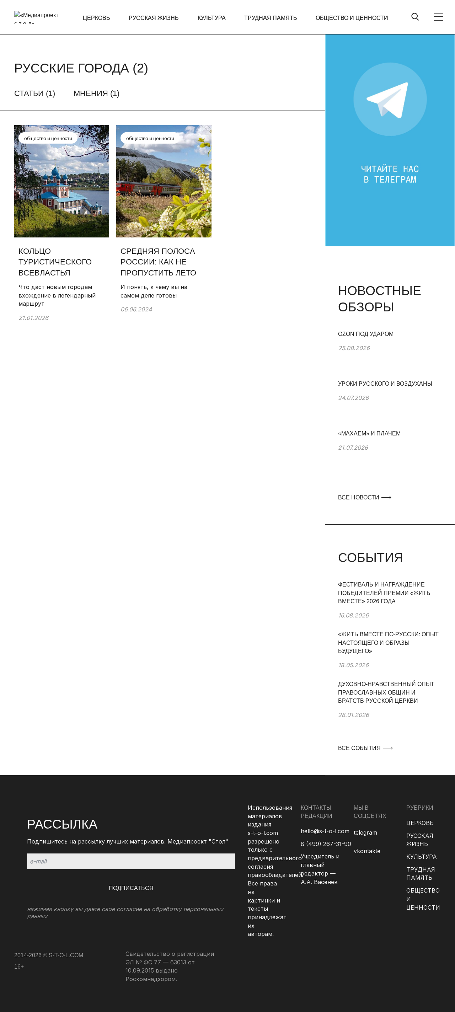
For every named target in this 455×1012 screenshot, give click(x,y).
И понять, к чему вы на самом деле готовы (154, 291)
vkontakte (367, 851)
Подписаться (131, 888)
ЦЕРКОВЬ (96, 18)
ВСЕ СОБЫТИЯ (360, 748)
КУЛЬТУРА (212, 18)
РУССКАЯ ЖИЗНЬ (154, 18)
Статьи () (34, 93)
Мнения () (96, 93)
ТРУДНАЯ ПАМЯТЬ (270, 18)
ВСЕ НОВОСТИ (359, 497)
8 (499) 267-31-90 (326, 843)
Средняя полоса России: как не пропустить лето (158, 262)
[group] (390, 355)
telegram (365, 832)
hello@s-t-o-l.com (325, 831)
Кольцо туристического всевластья (55, 262)
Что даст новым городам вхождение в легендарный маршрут (57, 295)
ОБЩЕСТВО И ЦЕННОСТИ (352, 18)
